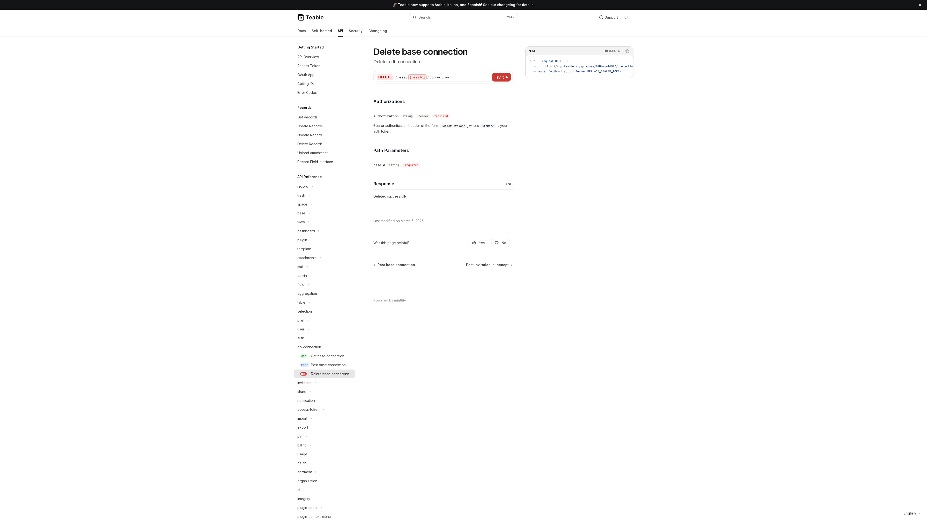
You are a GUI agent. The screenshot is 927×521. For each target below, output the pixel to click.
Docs (301, 31)
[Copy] (486, 77)
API (340, 31)
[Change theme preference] (626, 17)
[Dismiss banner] (920, 5)
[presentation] (328, 279)
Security (356, 31)
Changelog (377, 31)
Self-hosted (322, 31)
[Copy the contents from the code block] (627, 51)
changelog (506, 5)
